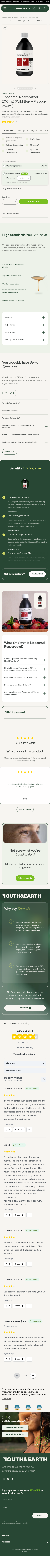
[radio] (4, 166)
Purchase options (9, 161)
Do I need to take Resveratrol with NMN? (20, 442)
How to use (10, 332)
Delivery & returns (10, 214)
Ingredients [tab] (36, 131)
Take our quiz (23, 878)
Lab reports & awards (14, 340)
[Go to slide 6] (27, 88)
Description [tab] (22, 131)
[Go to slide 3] (22, 88)
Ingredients (10, 325)
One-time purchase (14, 166)
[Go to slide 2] (20, 88)
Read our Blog (37, 574)
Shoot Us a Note (15, 1434)
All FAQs (8, 393)
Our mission (23, 1008)
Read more (12, 512)
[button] (4, 8)
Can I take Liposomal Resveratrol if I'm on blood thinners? (21, 693)
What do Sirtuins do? (11, 418)
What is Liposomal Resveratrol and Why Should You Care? (20, 660)
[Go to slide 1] (18, 88)
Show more (9, 452)
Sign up (40, 1515)
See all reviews (25, 809)
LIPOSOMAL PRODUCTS (29, 18)
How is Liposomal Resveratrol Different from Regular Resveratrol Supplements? (21, 669)
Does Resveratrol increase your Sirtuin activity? (18, 426)
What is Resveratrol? (11, 403)
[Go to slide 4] (24, 88)
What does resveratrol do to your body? (21, 678)
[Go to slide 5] (25, 88)
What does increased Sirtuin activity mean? (20, 435)
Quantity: (6, 197)
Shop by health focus (10, 18)
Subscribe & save (16, 173)
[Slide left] (14, 88)
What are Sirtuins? (10, 411)
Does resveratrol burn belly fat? (17, 685)
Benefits (8, 317)
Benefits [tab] (8, 131)
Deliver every (11, 178)
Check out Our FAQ (15, 1428)
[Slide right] (35, 88)
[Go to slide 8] (31, 88)
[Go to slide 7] (29, 88)
